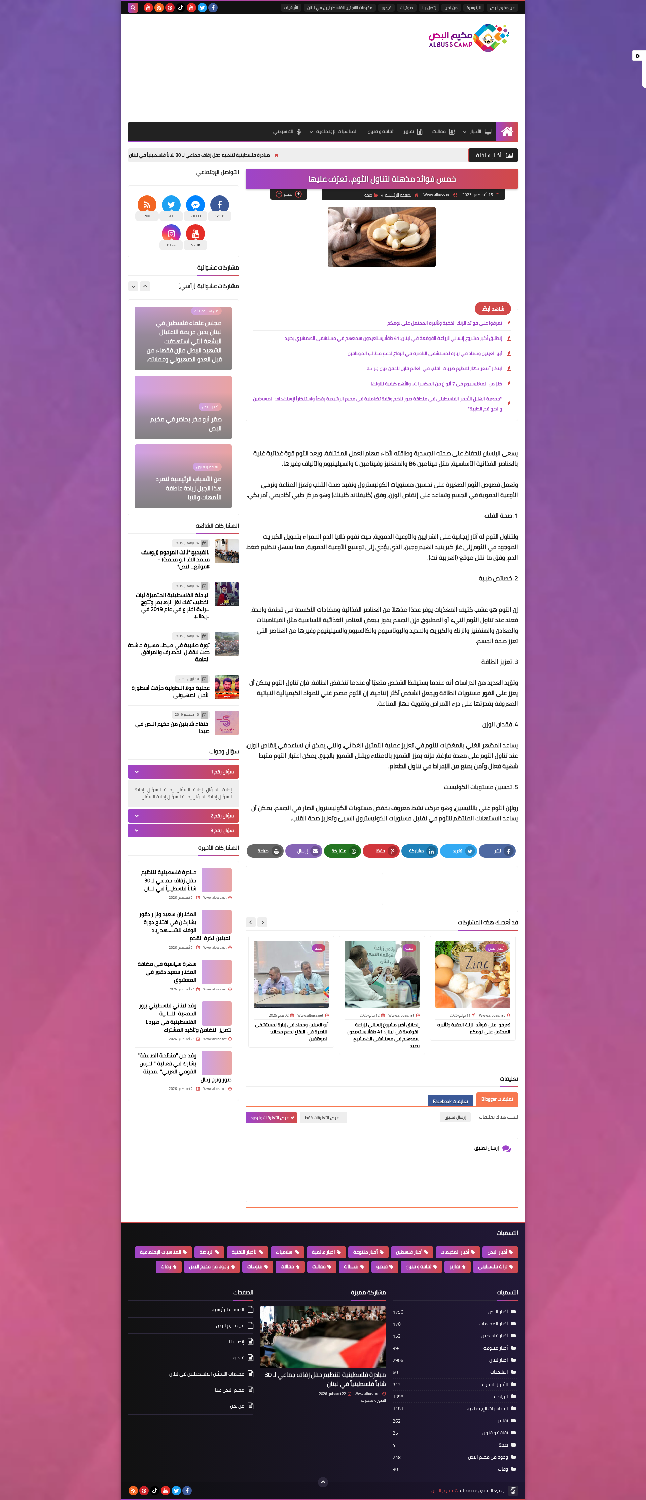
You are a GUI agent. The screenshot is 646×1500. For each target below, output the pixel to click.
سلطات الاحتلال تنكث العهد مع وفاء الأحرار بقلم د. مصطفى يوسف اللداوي (187, 488)
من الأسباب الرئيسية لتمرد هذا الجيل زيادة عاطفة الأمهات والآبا (189, 419)
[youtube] (191, 7)
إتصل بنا (429, 7)
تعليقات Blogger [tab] (497, 1099)
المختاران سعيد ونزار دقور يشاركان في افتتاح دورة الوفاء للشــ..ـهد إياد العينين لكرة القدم (185, 926)
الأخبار (475, 131)
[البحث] (133, 8)
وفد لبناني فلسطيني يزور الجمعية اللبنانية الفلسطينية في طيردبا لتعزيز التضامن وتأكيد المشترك (185, 1017)
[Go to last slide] (262, 922)
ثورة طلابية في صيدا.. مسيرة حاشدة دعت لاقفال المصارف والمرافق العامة (169, 652)
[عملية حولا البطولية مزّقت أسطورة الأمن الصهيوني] (227, 687)
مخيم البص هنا (229, 1390)
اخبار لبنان (498, 1360)
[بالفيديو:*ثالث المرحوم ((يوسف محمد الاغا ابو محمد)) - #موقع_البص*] (227, 551)
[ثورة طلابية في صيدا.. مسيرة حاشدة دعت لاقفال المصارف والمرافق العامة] (227, 644)
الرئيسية (474, 7)
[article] (317, 889)
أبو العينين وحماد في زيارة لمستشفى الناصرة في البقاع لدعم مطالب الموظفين (425, 353)
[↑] (323, 1482)
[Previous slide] (145, 286)
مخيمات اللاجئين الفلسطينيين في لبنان (339, 7)
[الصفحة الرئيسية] (507, 131)
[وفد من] (217, 1063)
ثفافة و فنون (380, 131)
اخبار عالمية (323, 1252)
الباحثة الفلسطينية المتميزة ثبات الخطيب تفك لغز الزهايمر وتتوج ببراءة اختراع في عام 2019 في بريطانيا (173, 605)
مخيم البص (442, 1490)
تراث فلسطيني (492, 1266)
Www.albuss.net (368, 1393)
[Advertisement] (250, 68)
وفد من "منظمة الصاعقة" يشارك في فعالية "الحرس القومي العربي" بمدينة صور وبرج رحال (185, 1067)
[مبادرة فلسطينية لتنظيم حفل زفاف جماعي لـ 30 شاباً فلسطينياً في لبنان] (217, 880)
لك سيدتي (283, 131)
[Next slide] (251, 922)
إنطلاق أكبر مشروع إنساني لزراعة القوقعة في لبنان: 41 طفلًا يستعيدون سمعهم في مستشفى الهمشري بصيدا (392, 338)
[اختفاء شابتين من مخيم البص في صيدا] (227, 723)
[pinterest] (170, 7)
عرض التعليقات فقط (322, 1117)
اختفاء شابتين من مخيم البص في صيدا (172, 727)
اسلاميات (285, 1252)
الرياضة (207, 1252)
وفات (166, 1266)
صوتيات (406, 7)
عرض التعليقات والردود (270, 1117)
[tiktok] (180, 7)
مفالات (319, 1266)
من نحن (451, 7)
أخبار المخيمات (455, 1252)
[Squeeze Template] (513, 1491)
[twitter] (202, 7)
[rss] (159, 7)
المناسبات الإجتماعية (337, 131)
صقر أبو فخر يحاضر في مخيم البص (186, 355)
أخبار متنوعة (365, 1252)
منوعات (254, 1266)
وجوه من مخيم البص (209, 1266)
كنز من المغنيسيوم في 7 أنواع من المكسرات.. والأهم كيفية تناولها (436, 383)
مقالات (439, 131)
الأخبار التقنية (245, 1252)
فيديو (386, 7)
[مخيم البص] (469, 38)
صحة (368, 195)
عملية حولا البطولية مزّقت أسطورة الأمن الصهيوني (171, 691)
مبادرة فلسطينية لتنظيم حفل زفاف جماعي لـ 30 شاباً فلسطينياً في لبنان (283, 155)
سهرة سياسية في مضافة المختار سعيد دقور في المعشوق (167, 972)
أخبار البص (497, 1252)
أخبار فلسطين (409, 1252)
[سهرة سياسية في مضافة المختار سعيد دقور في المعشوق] (217, 972)
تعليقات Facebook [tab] (450, 1101)
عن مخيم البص (502, 7)
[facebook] (213, 7)
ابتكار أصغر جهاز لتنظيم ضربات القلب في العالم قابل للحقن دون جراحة (434, 368)
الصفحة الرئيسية (398, 195)
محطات (351, 1266)
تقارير (408, 131)
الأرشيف (291, 7)
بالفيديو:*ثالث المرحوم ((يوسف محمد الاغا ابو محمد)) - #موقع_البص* (175, 559)
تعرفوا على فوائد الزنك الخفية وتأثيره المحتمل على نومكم (444, 323)
